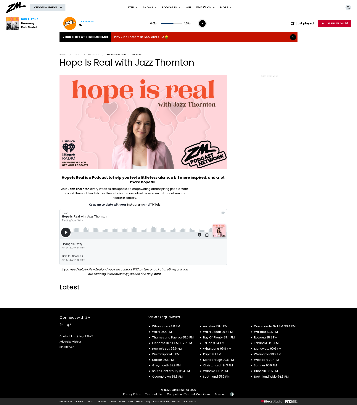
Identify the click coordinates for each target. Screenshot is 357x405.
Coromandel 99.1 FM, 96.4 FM (274, 326)
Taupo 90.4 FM (213, 343)
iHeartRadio (67, 347)
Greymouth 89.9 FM (166, 365)
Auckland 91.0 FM (215, 326)
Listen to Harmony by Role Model (30, 23)
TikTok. (155, 204)
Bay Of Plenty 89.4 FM (219, 337)
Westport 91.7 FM (266, 360)
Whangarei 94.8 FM (166, 326)
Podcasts (93, 54)
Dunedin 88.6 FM (266, 371)
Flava (122, 401)
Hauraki (102, 401)
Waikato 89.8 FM (266, 332)
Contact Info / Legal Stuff (76, 336)
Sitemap (220, 394)
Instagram (135, 204)
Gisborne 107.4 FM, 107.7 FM (172, 343)
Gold (130, 401)
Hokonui (176, 401)
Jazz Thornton (78, 189)
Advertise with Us (70, 341)
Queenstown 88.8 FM (167, 376)
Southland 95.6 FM (216, 376)
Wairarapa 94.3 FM (165, 354)
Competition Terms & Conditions (188, 394)
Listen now (78, 23)
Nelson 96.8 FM (163, 360)
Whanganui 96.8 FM (217, 348)
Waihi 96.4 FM (162, 332)
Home (63, 54)
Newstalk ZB (66, 401)
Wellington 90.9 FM (267, 354)
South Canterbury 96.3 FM (171, 371)
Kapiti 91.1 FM (212, 354)
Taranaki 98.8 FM (266, 343)
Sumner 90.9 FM (265, 365)
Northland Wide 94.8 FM (271, 376)
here (157, 274)
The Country (189, 401)
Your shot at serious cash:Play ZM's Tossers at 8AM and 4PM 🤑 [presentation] (179, 37)
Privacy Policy (132, 394)
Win (188, 7)
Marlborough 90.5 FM (218, 360)
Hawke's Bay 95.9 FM (167, 348)
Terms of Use (154, 394)
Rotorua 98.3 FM (265, 337)
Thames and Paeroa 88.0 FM (173, 337)
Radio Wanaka (161, 401)
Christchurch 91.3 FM (218, 365)
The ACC (90, 401)
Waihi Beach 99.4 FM (218, 332)
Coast (113, 401)
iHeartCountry (143, 401)
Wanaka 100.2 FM (215, 371)
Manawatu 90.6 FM (267, 348)
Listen (77, 54)
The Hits (79, 401)
